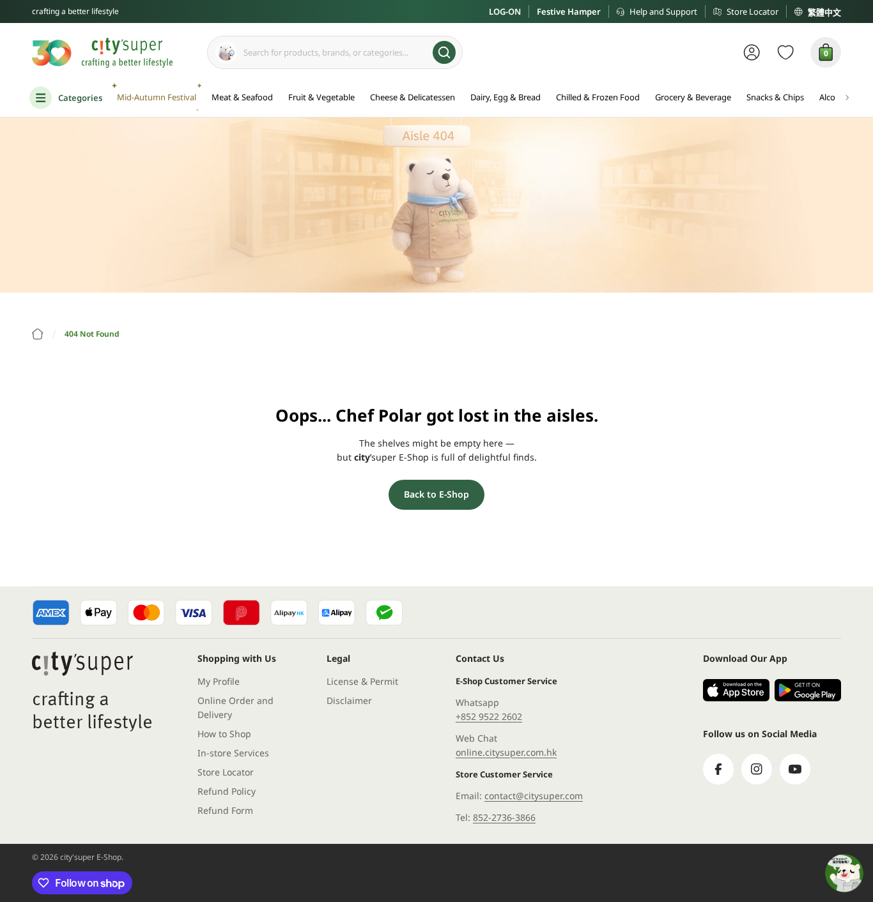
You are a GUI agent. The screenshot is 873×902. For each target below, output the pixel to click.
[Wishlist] (785, 52)
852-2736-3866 (504, 817)
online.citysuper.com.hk (506, 752)
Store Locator (752, 11)
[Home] (37, 334)
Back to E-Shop (436, 494)
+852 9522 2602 (489, 716)
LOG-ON (505, 11)
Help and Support (663, 11)
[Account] (752, 52)
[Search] (444, 52)
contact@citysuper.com (533, 796)
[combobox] (335, 52)
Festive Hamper (569, 11)
